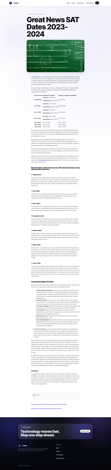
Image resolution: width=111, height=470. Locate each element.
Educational (40, 14)
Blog (97, 2)
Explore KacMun (85, 431)
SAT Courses (36, 76)
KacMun (15, 3)
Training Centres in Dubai (45, 160)
